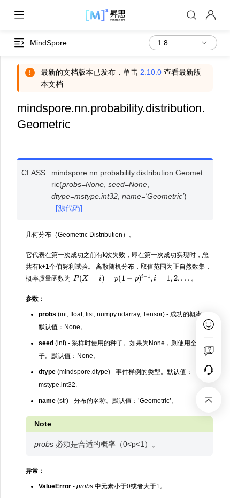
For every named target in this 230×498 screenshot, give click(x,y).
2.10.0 (151, 72)
